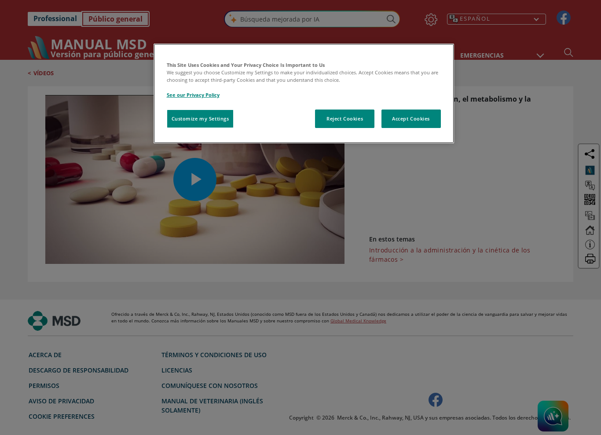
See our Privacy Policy (193, 94)
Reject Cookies (344, 118)
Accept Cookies (411, 118)
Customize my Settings (200, 118)
